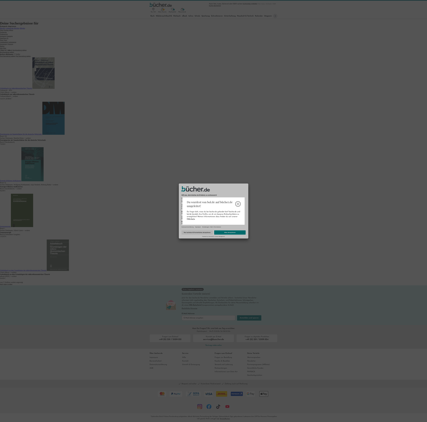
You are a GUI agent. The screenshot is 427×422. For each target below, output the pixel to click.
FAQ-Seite (191, 219)
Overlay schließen (238, 204)
